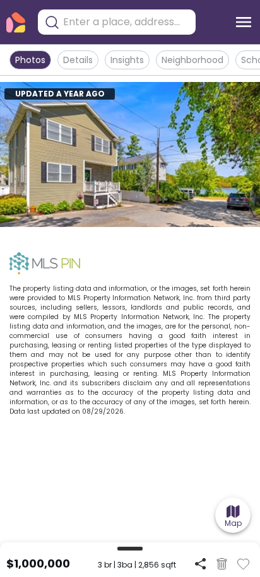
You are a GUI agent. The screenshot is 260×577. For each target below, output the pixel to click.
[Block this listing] (222, 563)
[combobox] (126, 22)
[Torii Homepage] (15, 22)
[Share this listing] (200, 563)
